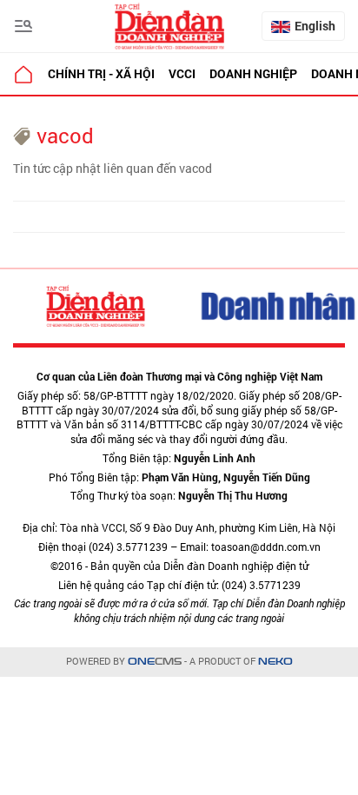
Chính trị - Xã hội (101, 73)
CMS (155, 661)
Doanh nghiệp (253, 73)
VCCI (182, 73)
